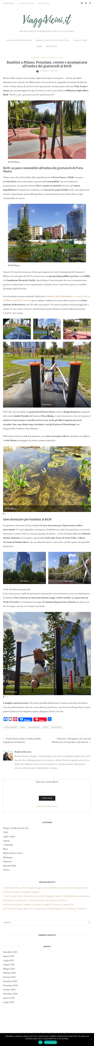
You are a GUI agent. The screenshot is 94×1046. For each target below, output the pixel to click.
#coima (23, 727)
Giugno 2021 (9, 964)
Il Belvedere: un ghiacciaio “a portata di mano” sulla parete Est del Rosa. (35, 900)
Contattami (43, 3)
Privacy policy (50, 1042)
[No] (91, 1039)
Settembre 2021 (10, 952)
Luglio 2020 (8, 1002)
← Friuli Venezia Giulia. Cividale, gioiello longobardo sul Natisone (22, 740)
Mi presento (8, 3)
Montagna (52, 46)
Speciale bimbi (9, 865)
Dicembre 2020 (10, 981)
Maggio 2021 (9, 968)
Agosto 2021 (8, 956)
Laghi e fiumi (80, 40)
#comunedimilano (34, 727)
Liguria (6, 840)
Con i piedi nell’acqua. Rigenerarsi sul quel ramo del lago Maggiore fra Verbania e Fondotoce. (45, 908)
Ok (40, 1042)
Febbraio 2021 (9, 972)
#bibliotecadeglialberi (10, 727)
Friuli (5, 832)
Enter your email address (47, 781)
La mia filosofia (26, 3)
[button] (88, 478)
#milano (45, 727)
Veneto (6, 869)
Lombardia (36, 58)
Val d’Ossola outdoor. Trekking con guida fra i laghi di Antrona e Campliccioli (38, 904)
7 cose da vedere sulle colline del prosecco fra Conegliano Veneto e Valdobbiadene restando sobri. (46, 896)
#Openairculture (56, 727)
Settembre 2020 (10, 993)
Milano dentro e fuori (19, 40)
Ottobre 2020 (9, 989)
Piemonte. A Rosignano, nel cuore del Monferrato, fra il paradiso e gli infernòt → (71, 740)
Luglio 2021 (8, 960)
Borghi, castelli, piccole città (52, 40)
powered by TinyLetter (47, 806)
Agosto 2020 (9, 997)
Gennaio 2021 (9, 977)
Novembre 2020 (10, 985)
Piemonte (7, 861)
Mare (39, 46)
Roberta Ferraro (23, 752)
